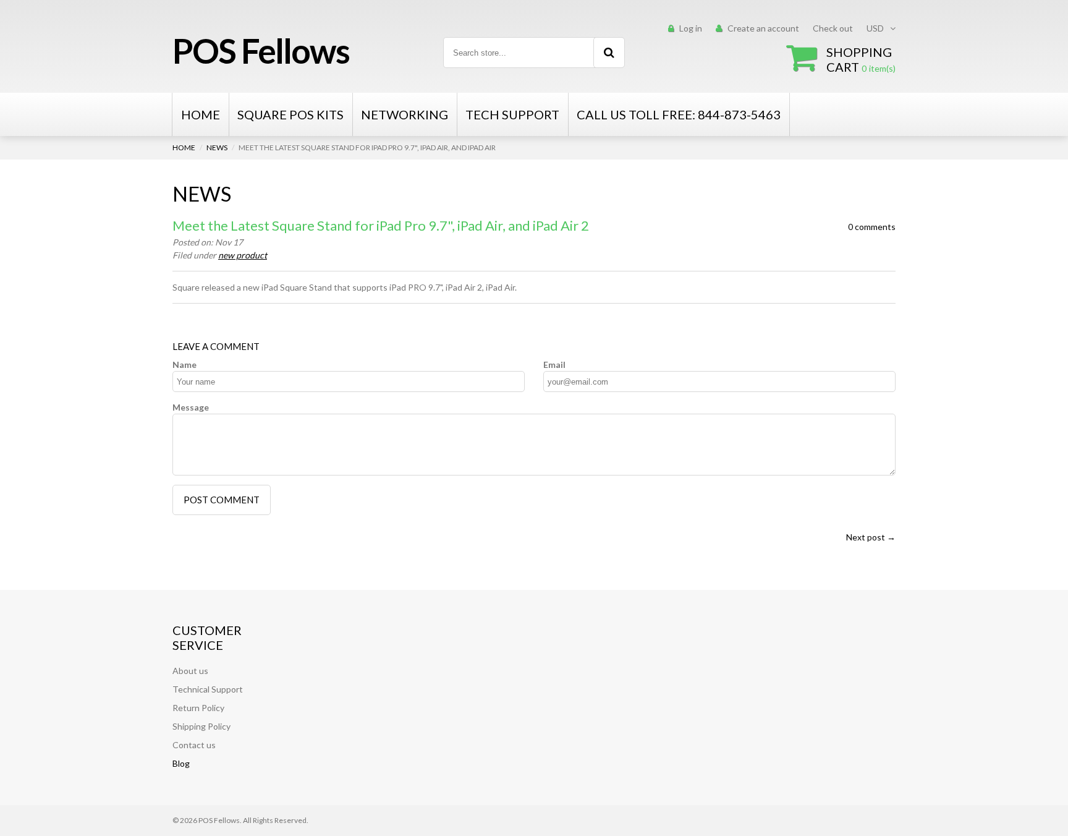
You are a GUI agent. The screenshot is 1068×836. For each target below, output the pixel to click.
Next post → (871, 537)
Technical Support (207, 689)
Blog (181, 763)
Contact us (194, 745)
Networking (404, 114)
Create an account (763, 28)
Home (200, 114)
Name (184, 364)
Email (554, 364)
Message (190, 407)
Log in (690, 28)
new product (242, 255)
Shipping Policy (201, 726)
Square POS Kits (290, 114)
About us (190, 670)
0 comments (872, 226)
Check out (833, 28)
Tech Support (512, 114)
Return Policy (198, 707)
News (216, 147)
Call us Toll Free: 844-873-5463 (679, 114)
